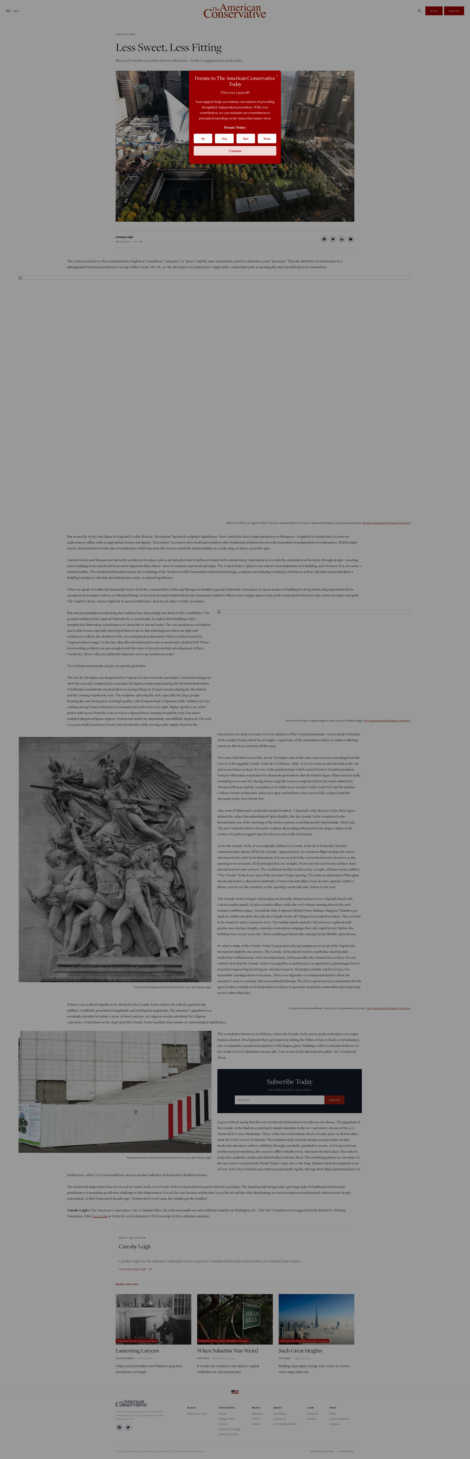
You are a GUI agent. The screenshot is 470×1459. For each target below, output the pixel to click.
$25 (224, 138)
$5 (203, 138)
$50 (245, 138)
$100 (267, 138)
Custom (235, 150)
